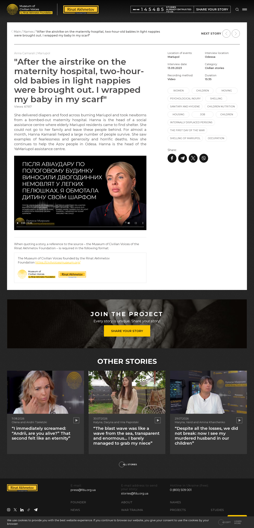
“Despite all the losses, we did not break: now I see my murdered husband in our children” (206, 436)
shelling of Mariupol (185, 138)
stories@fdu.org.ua (134, 493)
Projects (178, 510)
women (178, 90)
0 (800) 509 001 (181, 490)
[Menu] (244, 9)
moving (227, 90)
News (75, 510)
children (202, 90)
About (126, 502)
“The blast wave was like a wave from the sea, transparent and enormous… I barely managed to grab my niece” (126, 436)
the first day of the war (187, 130)
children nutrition (221, 106)
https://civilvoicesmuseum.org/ (57, 262)
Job (202, 114)
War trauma (132, 510)
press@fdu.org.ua (83, 490)
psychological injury (185, 98)
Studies (217, 510)
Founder (78, 502)
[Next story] (236, 33)
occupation (216, 138)
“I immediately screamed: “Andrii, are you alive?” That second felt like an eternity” (41, 433)
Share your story (127, 331)
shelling (216, 98)
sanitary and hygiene (185, 106)
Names (175, 502)
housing (178, 114)
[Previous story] (226, 33)
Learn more (238, 522)
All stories (130, 464)
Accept (226, 522)
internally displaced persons (191, 122)
